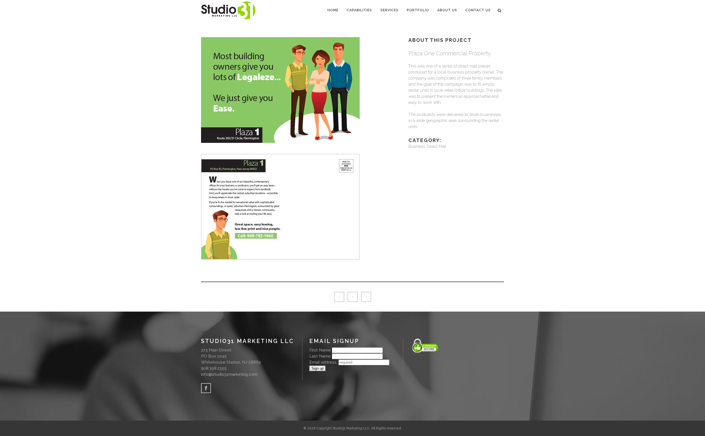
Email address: (323, 362)
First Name (320, 350)
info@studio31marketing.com (229, 374)
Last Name (320, 356)
